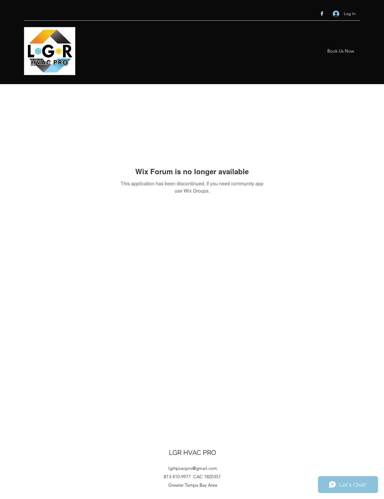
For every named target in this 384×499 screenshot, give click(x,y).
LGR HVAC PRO (103, 47)
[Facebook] (322, 14)
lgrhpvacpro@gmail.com (192, 468)
